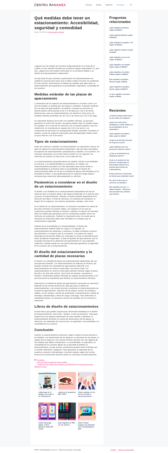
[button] (131, 5)
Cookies (113, 450)
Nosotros (89, 5)
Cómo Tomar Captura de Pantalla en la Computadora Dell (86, 426)
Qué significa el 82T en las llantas (66, 424)
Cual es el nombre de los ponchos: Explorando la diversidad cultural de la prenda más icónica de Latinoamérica (119, 164)
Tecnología (120, 5)
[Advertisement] (67, 50)
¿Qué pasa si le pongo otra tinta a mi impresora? (46, 394)
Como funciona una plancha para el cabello (52, 362)
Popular (98, 5)
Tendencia (108, 5)
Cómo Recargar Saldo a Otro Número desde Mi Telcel (45, 426)
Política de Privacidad (126, 450)
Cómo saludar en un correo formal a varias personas (86, 394)
